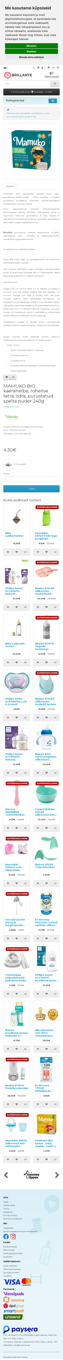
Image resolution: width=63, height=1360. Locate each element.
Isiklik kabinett (10, 1266)
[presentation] (5, 1175)
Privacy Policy (10, 1215)
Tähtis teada (9, 1205)
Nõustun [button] (31, 45)
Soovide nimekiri (11, 1272)
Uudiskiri (7, 1276)
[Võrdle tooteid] (53, 67)
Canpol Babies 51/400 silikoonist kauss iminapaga (46, 813)
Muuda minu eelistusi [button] (31, 57)
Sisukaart (7, 1256)
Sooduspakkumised (12, 1253)
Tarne (6, 1208)
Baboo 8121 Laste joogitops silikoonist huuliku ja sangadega (46, 759)
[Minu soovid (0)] (49, 67)
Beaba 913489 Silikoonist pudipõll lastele (45, 701)
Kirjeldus (10, 186)
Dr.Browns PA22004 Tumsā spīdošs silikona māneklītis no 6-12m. (46, 925)
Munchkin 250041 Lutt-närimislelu (13, 867)
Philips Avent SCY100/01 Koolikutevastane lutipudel (47, 979)
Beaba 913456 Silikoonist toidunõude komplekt (44, 592)
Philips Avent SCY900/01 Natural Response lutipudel (14, 759)
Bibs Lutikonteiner (14, 534)
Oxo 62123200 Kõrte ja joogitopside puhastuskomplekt (18, 924)
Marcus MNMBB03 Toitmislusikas (15, 812)
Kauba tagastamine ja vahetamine (20, 1231)
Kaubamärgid (10, 1246)
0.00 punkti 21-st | (32, 92)
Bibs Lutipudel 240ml (15, 645)
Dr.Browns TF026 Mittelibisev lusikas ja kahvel (46, 1089)
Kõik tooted (8, 1250)
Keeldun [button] (31, 51)
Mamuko (14, 406)
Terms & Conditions (12, 1218)
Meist (5, 1202)
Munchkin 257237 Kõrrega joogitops (46, 535)
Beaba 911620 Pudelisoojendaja (17, 1087)
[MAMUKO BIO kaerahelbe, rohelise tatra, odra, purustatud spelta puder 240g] (31, 151)
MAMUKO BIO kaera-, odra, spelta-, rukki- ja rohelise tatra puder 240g (46, 1146)
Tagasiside (8, 1228)
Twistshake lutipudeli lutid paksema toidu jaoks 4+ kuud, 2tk (15, 980)
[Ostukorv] (58, 67)
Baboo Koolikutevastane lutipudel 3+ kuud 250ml (17, 1034)
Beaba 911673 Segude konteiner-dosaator (44, 648)
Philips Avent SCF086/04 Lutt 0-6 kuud (16, 701)
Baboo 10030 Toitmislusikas (45, 866)
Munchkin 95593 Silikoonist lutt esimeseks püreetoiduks (16, 1145)
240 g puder (19, 464)
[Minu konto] (43, 67)
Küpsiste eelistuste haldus (15, 1357)
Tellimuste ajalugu (12, 1269)
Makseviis (7, 1212)
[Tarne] (38, 67)
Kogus (6, 473)
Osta (31, 488)
